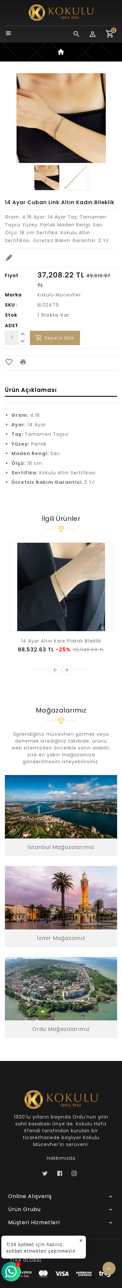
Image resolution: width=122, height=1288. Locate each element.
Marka (13, 294)
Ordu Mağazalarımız (61, 1029)
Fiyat (12, 275)
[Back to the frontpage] (61, 53)
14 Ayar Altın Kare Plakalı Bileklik (61, 641)
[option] (47, 177)
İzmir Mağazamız (61, 938)
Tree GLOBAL (26, 1260)
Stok (11, 315)
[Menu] (8, 33)
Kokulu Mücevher (59, 294)
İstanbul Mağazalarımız (61, 847)
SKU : (11, 305)
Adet (11, 325)
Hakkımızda (61, 1158)
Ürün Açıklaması (31, 390)
